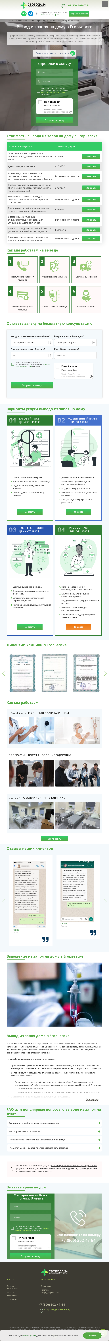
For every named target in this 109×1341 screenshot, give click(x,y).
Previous (4, 673)
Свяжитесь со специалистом (52, 53)
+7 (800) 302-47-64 (78, 5)
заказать (91, 156)
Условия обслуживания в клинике (37, 797)
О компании (46, 1286)
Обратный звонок (79, 13)
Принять (92, 1335)
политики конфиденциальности (53, 92)
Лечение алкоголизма (12, 1287)
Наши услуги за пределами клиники (39, 713)
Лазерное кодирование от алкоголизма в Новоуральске (50, 1168)
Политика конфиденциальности (50, 1291)
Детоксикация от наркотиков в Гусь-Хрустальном (73, 1165)
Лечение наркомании (12, 1293)
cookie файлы (29, 1335)
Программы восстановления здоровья (40, 755)
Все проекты (54, 838)
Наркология (12, 1299)
